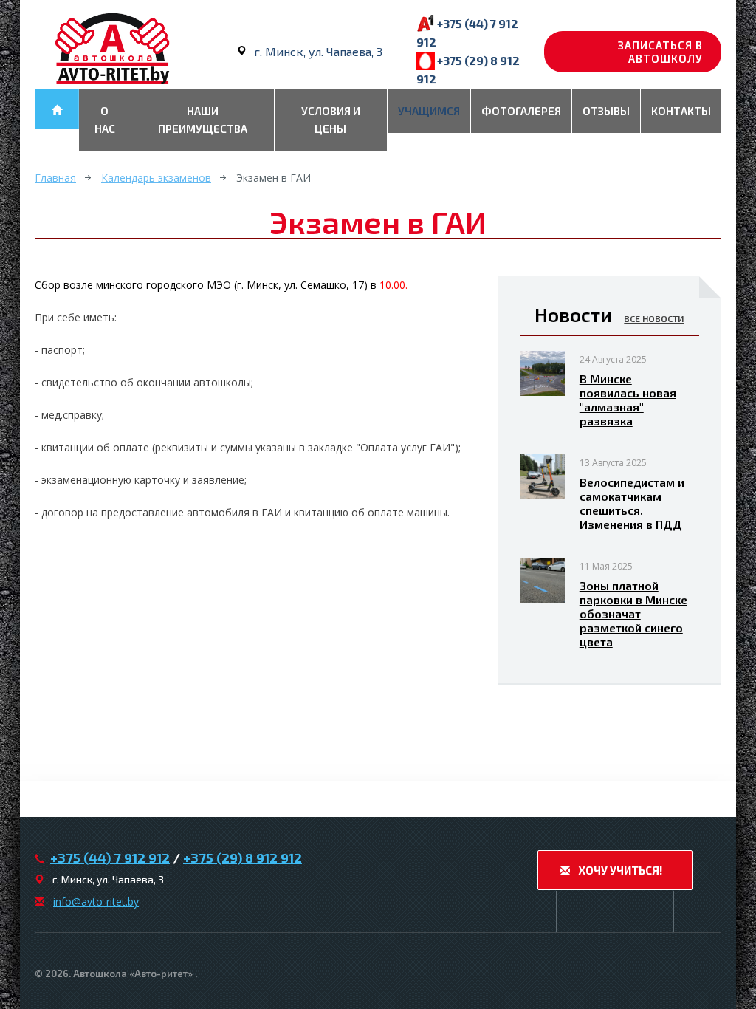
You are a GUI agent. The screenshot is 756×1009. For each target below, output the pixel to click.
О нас (104, 119)
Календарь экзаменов (156, 178)
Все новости (654, 318)
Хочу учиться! (619, 870)
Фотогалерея (521, 110)
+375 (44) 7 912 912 (110, 857)
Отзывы (606, 110)
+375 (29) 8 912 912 (242, 857)
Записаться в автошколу (660, 51)
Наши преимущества (202, 119)
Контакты (681, 110)
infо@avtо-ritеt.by (96, 902)
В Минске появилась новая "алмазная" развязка (628, 400)
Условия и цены (330, 119)
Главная (55, 178)
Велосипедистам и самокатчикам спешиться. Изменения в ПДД (632, 503)
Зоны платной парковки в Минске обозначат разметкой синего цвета (633, 613)
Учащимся (429, 110)
